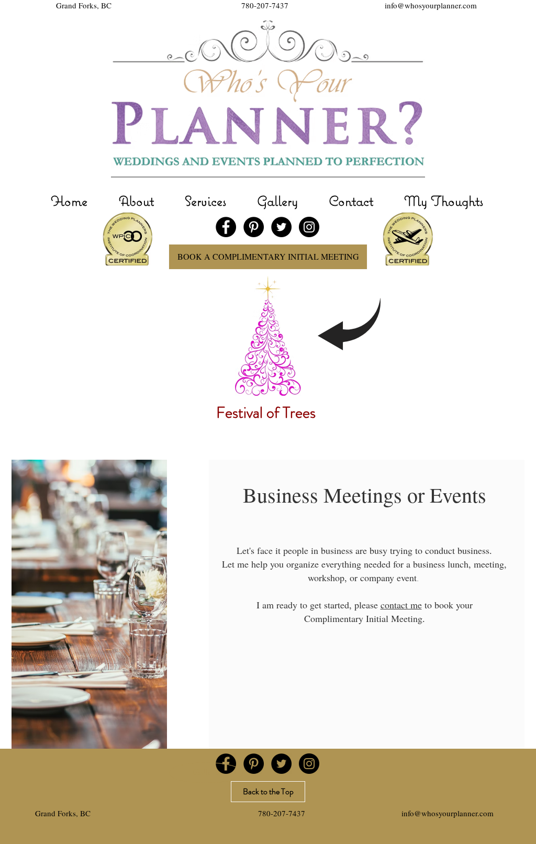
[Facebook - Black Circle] (226, 227)
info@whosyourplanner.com (431, 5)
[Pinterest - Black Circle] (253, 227)
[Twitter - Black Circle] (281, 227)
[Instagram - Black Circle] (309, 227)
